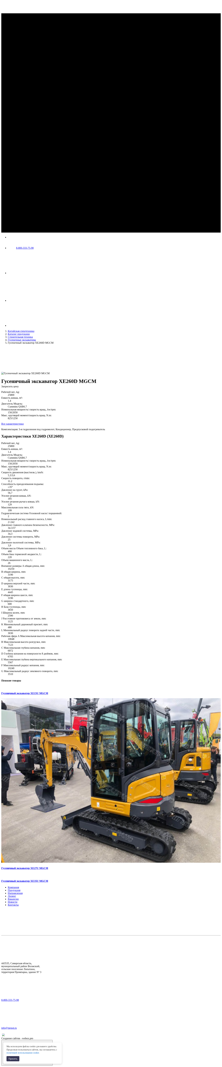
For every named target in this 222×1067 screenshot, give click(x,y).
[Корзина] (32, 325)
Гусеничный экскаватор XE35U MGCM (24, 881)
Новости (12, 902)
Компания (13, 887)
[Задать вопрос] (32, 300)
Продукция (14, 890)
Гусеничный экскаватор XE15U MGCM (24, 693)
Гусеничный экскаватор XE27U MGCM (24, 868)
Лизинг (12, 896)
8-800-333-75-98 (25, 248)
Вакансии (13, 899)
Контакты (13, 904)
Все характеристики (12, 423)
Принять (12, 1058)
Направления (15, 893)
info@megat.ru (9, 1028)
